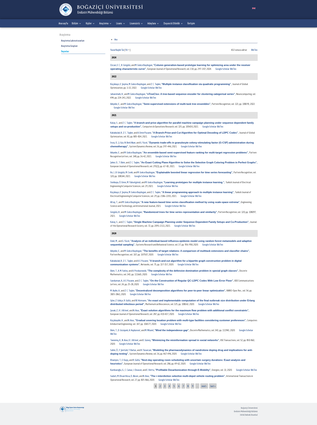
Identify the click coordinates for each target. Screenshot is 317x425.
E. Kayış (125, 360)
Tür (122, 49)
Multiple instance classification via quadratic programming (196, 84)
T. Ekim (122, 162)
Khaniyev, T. (115, 360)
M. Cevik (129, 172)
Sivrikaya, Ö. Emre (118, 182)
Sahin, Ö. (114, 350)
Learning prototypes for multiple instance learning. (194, 182)
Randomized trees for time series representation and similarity (180, 212)
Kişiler (89, 23)
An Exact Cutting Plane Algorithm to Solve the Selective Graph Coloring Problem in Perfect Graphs (198, 162)
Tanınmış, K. (115, 340)
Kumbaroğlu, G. (117, 369)
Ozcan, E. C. (115, 65)
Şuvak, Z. (114, 310)
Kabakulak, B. (116, 132)
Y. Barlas (132, 350)
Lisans (119, 23)
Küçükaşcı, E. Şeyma (119, 84)
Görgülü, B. (115, 212)
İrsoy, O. (114, 142)
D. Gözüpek (123, 330)
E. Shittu (150, 369)
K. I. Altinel (123, 310)
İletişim (191, 23)
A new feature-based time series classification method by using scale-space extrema (190, 202)
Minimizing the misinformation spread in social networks (185, 340)
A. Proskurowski (139, 270)
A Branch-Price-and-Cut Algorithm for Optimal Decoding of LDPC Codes (195, 132)
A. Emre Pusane (144, 132)
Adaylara (151, 23)
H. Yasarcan (146, 350)
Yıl (126, 49)
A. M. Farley (123, 270)
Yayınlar (65, 51)
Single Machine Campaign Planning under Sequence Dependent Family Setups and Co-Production (190, 222)
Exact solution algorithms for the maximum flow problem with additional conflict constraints (194, 310)
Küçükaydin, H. (116, 320)
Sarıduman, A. (116, 280)
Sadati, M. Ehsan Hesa (120, 376)
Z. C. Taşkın (155, 84)
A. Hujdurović (134, 330)
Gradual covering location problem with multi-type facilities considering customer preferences (190, 320)
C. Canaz (128, 369)
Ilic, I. (112, 172)
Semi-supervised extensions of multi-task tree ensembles (176, 103)
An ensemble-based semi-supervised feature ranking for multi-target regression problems (195, 152)
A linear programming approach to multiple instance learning (197, 192)
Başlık (118, 49)
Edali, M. (114, 241)
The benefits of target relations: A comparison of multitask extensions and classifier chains (196, 250)
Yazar (112, 49)
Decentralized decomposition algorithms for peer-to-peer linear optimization (180, 290)
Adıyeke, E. (115, 103)
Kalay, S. (114, 122)
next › (204, 386)
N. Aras (136, 310)
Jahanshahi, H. (116, 94)
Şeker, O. (114, 162)
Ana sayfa (63, 23)
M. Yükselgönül (134, 182)
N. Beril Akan (130, 142)
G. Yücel (143, 142)
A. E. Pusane (143, 260)
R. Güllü (127, 300)
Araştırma (103, 23)
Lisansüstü (135, 23)
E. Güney (147, 340)
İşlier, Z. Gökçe (116, 300)
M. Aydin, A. (115, 290)
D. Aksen (134, 376)
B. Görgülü (125, 65)
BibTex (254, 49)
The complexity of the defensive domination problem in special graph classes (192, 270)
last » (212, 386)
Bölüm (75, 23)
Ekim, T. (113, 270)
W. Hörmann (140, 300)
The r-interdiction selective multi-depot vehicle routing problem (187, 376)
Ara (115, 39)
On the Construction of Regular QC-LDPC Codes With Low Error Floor (191, 280)
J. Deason (137, 369)
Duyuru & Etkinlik (171, 23)
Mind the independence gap (172, 330)
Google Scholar (222, 68)
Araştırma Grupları (69, 45)
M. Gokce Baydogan (143, 65)
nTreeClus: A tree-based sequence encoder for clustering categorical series (190, 94)
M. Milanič (149, 330)
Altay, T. (114, 202)
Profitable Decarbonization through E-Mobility (182, 369)
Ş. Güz (121, 142)
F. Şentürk (123, 350)
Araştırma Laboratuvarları (72, 40)
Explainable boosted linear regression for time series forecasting (194, 172)
